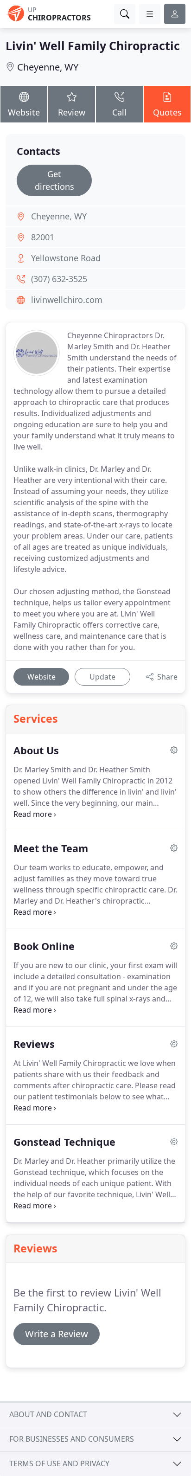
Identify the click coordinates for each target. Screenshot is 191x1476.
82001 (42, 237)
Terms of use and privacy (59, 1463)
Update (102, 677)
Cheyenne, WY (47, 67)
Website (24, 112)
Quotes (167, 112)
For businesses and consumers (71, 1439)
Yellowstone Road (66, 257)
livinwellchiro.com (66, 299)
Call (119, 112)
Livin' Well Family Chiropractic (93, 45)
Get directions (54, 180)
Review (71, 112)
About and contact (48, 1414)
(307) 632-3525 (59, 278)
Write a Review (56, 1334)
